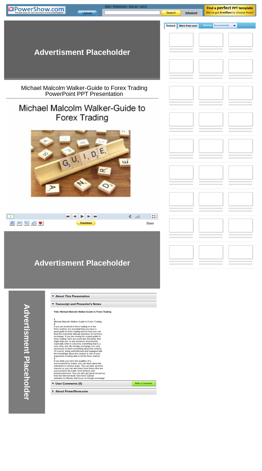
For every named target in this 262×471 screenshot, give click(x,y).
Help (107, 6)
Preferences (119, 6)
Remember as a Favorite (41, 223)
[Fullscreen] (154, 216)
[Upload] (87, 13)
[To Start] (68, 216)
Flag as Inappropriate (19, 223)
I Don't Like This (26, 223)
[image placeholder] (181, 40)
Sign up (133, 6)
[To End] (95, 216)
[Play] (82, 216)
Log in (143, 6)
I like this (33, 223)
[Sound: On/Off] (130, 216)
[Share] (144, 223)
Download (86, 223)
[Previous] (75, 216)
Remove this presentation (12, 223)
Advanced (191, 12)
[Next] (88, 216)
